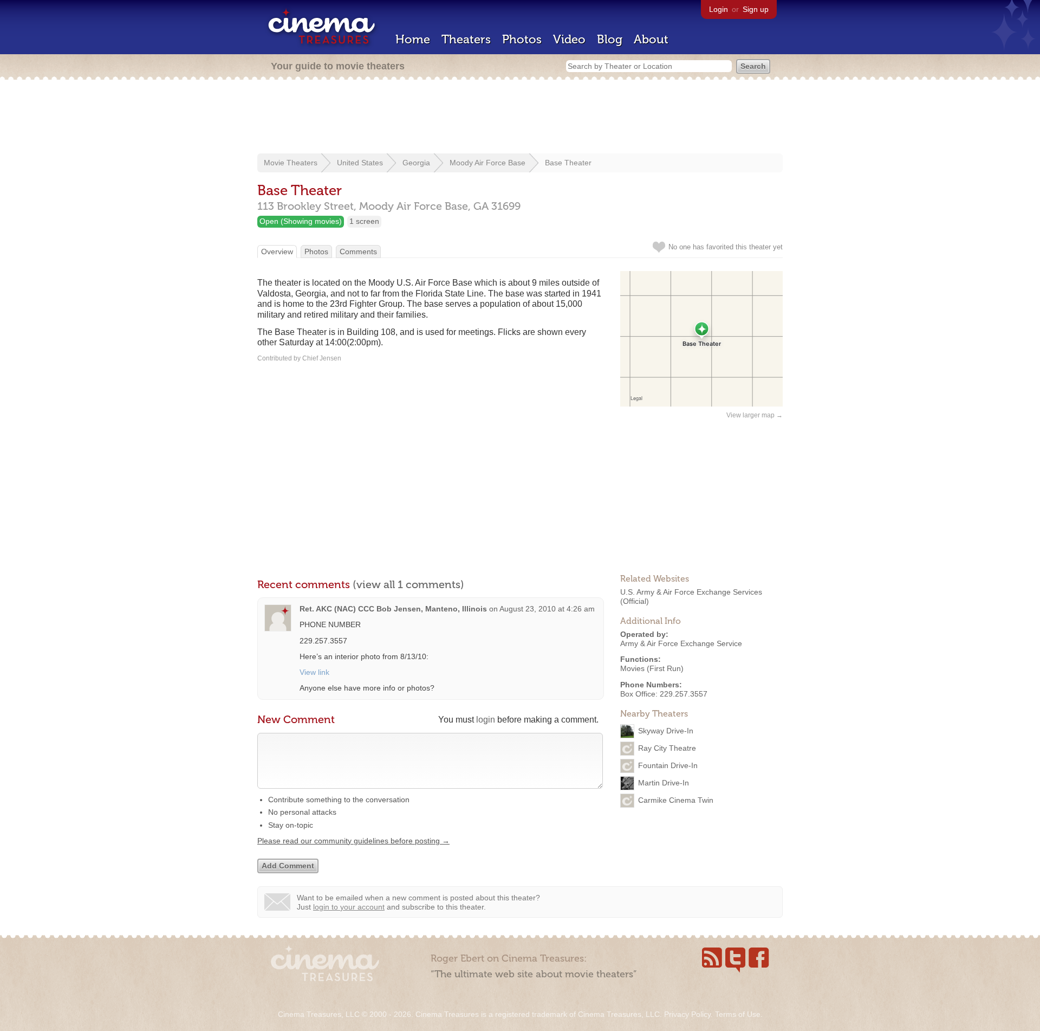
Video (569, 39)
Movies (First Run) (652, 668)
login (485, 719)
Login (718, 9)
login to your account (349, 907)
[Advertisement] (520, 117)
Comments (358, 251)
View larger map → (754, 415)
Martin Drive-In (663, 782)
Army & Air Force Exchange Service (681, 643)
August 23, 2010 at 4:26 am (547, 608)
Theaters (466, 39)
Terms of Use (737, 1014)
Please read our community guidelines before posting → (353, 840)
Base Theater (568, 162)
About (651, 39)
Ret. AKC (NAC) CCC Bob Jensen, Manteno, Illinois (393, 608)
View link (314, 672)
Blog (609, 39)
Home (412, 39)
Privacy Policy (687, 1014)
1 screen (364, 221)
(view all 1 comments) (408, 584)
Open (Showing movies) (300, 221)
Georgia (416, 162)
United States (360, 162)
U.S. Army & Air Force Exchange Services (691, 592)
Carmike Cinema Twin (675, 799)
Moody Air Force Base (487, 162)
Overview (277, 251)
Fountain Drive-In (668, 765)
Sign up (756, 9)
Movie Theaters (290, 162)
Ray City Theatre (667, 747)
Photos (522, 39)
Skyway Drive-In (665, 730)
